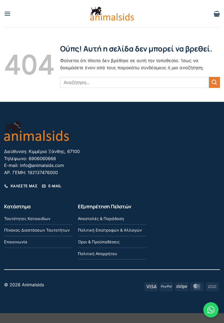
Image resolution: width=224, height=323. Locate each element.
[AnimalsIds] (112, 14)
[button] (7, 13)
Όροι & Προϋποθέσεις (99, 242)
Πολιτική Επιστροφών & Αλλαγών (110, 230)
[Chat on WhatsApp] (211, 310)
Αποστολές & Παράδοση (101, 218)
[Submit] (214, 82)
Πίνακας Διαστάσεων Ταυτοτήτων (37, 230)
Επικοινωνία (15, 242)
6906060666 (42, 158)
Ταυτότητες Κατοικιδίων (27, 218)
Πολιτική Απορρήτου (97, 253)
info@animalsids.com (42, 165)
